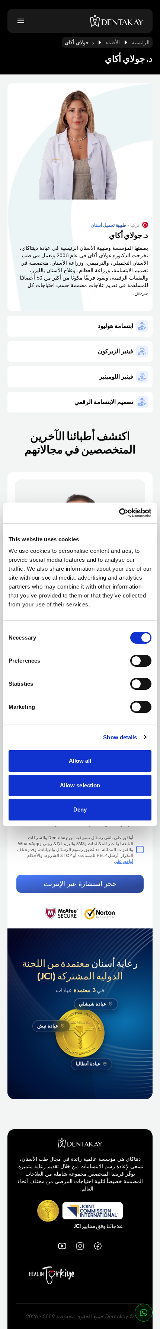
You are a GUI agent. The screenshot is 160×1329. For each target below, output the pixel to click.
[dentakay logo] (117, 21)
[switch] (140, 661)
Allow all (80, 761)
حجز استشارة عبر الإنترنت (80, 883)
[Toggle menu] (20, 20)
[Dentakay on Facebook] (97, 1246)
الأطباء (113, 42)
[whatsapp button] (144, 1313)
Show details (120, 737)
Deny (80, 809)
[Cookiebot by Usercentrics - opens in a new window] (118, 513)
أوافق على (123, 861)
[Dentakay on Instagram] (80, 1246)
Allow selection (80, 785)
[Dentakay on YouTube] (62, 1246)
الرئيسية (141, 42)
